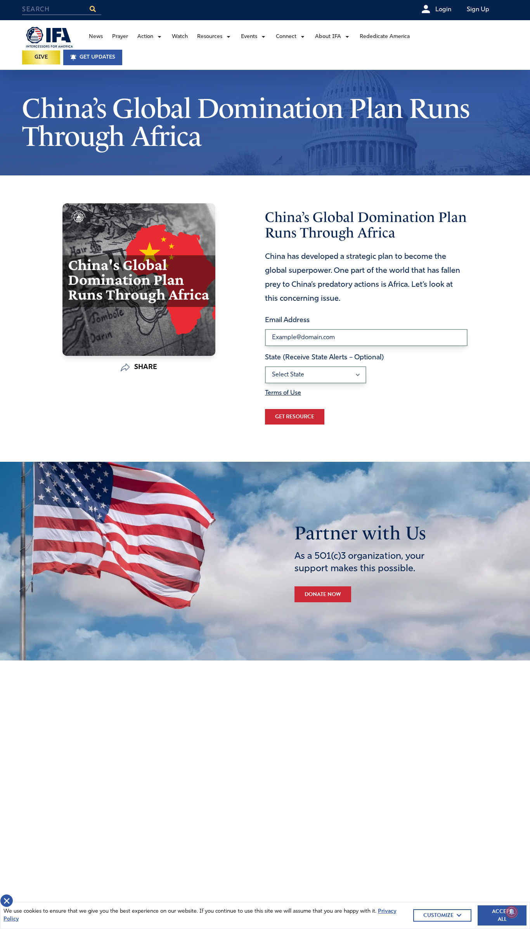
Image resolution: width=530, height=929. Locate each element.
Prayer (120, 37)
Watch (180, 37)
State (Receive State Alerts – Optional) (324, 357)
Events (249, 37)
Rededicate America (385, 37)
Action (145, 37)
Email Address (287, 320)
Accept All (502, 915)
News (96, 37)
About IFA (328, 37)
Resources (209, 37)
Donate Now (323, 594)
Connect (286, 37)
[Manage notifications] (512, 912)
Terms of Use (283, 393)
